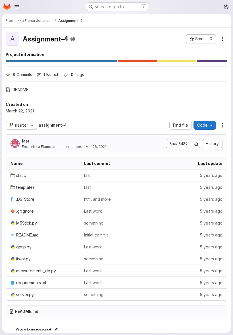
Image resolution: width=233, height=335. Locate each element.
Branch (51, 74)
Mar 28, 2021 (96, 147)
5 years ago (211, 175)
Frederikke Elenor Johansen (45, 147)
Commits (22, 74)
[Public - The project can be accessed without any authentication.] (72, 39)
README (20, 89)
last (25, 141)
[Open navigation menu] (16, 6)
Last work (93, 211)
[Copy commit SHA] (195, 143)
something (93, 223)
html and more (97, 199)
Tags (77, 74)
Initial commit (96, 235)
